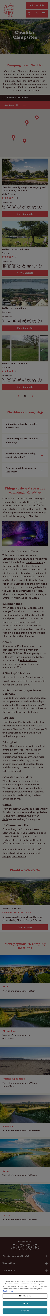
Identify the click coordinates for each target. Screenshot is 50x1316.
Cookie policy (8, 1291)
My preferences (25, 1296)
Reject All (25, 1303)
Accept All (25, 1311)
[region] (25, 1295)
